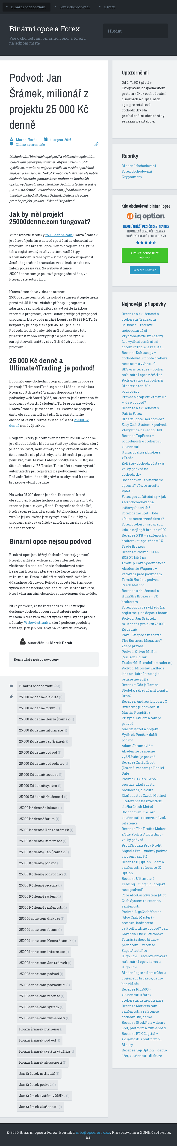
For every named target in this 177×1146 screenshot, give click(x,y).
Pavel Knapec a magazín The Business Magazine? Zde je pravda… (142, 640)
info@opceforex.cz (93, 1132)
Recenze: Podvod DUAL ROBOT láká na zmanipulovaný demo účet (143, 557)
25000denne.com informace (44, 951)
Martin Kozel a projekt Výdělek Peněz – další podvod (140, 734)
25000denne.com (59, 235)
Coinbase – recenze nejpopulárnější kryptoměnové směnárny (142, 330)
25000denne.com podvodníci (44, 985)
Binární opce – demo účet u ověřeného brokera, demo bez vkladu (144, 978)
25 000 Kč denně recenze (40, 774)
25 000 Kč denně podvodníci (43, 763)
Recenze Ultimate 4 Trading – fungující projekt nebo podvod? (143, 884)
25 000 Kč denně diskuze (40, 697)
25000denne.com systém (41, 1007)
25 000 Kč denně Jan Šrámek (44, 741)
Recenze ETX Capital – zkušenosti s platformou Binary (142, 1039)
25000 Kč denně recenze (40, 885)
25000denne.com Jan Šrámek (45, 963)
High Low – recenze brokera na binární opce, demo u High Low (144, 961)
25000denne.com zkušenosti (44, 1018)
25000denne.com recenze (41, 996)
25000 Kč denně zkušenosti (43, 907)
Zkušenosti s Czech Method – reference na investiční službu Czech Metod (144, 801)
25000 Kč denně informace (42, 841)
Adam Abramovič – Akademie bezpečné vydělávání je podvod (139, 751)
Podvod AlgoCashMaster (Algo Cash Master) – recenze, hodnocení (141, 917)
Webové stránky (37, 622)
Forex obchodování (74, 7)
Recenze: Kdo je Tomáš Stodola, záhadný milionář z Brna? (145, 690)
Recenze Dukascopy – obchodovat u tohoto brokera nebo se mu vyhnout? (145, 358)
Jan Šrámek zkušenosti (40, 1106)
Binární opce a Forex (44, 28)
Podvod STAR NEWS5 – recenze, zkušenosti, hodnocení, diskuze (140, 784)
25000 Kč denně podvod (40, 863)
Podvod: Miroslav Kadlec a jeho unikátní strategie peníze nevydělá (143, 673)
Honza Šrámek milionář (41, 1029)
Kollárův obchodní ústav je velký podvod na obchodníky (143, 469)
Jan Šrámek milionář (39, 1073)
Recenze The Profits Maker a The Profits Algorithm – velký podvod (144, 834)
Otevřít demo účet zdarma (145, 255)
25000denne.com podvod (41, 974)
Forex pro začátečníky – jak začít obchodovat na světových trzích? (144, 502)
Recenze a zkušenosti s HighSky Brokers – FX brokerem (140, 596)
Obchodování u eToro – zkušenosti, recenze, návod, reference (144, 817)
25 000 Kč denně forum (39, 708)
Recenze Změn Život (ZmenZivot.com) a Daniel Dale (143, 768)
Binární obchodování (28, 7)
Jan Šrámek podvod (37, 1084)
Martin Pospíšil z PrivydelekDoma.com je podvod (141, 718)
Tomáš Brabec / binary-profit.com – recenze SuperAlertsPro (140, 945)
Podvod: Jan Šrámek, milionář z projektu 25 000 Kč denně (143, 624)
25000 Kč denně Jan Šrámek (44, 852)
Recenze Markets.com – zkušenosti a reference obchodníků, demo (141, 1011)
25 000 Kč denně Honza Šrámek (46, 719)
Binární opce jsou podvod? (143, 419)
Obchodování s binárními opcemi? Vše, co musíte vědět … (143, 485)
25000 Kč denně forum (39, 819)
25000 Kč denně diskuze (40, 808)
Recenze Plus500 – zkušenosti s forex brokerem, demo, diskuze (142, 995)
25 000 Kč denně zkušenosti (43, 796)
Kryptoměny (132, 177)
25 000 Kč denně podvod (40, 752)
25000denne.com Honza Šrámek (47, 940)
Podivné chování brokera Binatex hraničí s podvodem (142, 386)
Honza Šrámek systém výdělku (46, 1051)
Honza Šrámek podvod (39, 1040)
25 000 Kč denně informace (43, 730)
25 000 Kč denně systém (40, 785)
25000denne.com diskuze (41, 918)
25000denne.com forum (40, 929)
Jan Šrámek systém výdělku (44, 1095)
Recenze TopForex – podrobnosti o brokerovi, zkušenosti (142, 441)
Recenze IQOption (144, 270)
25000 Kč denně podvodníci (43, 874)
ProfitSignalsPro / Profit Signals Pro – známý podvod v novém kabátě (145, 851)
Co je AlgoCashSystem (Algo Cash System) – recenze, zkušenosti (144, 900)
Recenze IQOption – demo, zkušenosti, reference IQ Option (143, 867)
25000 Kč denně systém (40, 896)
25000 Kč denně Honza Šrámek (46, 830)
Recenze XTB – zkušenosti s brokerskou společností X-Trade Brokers (144, 541)
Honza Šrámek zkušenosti (42, 1062)
